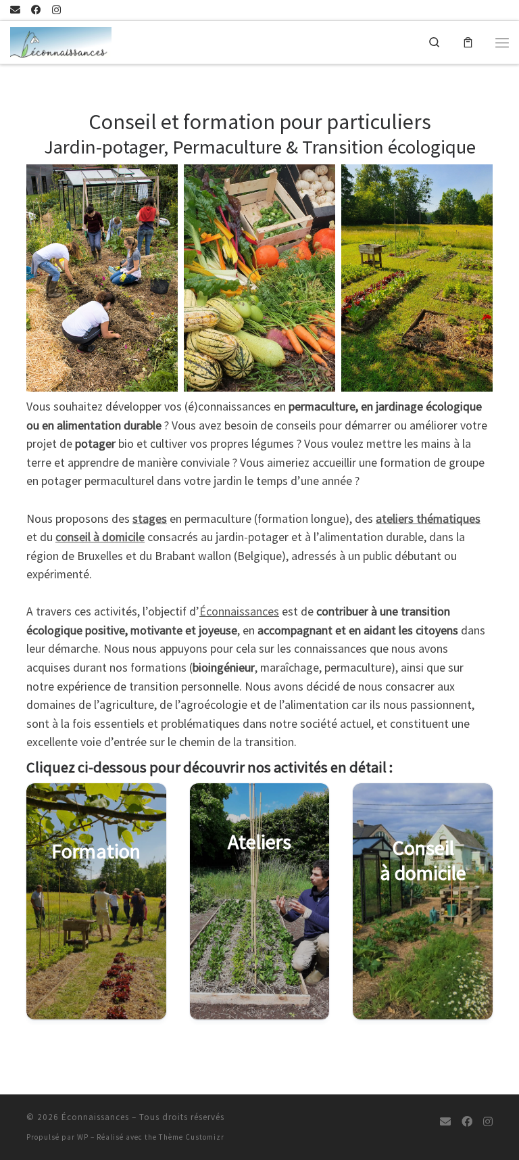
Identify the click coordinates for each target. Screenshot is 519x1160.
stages (149, 518)
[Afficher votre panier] (468, 42)
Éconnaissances (239, 611)
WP (83, 1137)
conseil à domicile (100, 537)
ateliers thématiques (428, 518)
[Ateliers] (260, 901)
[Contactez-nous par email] (15, 10)
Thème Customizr (191, 1137)
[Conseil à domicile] (423, 901)
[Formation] (96, 901)
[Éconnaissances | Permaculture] (61, 40)
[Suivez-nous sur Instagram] (56, 10)
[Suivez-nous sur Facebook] (36, 10)
